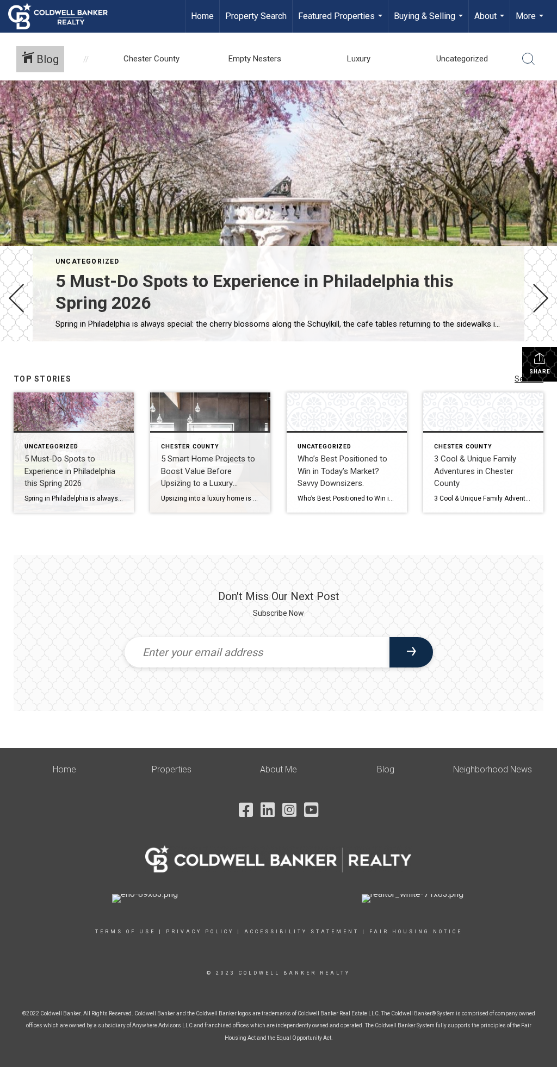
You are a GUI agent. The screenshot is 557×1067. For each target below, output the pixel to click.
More (531, 22)
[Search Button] (528, 59)
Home (202, 16)
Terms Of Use (125, 931)
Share (539, 372)
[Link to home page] (63, 16)
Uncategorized (87, 261)
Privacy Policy (200, 931)
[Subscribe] (411, 652)
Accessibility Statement (301, 931)
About (490, 22)
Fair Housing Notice (415, 931)
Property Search (256, 16)
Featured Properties (341, 22)
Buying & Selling (430, 22)
